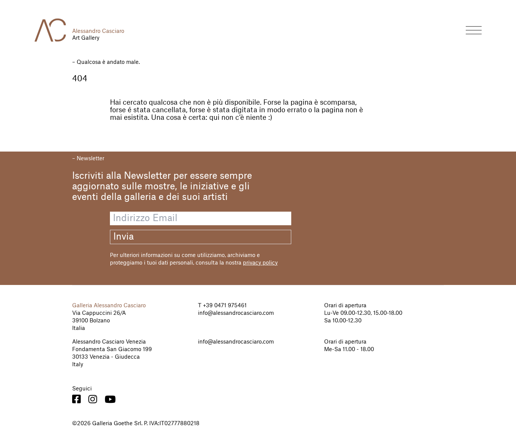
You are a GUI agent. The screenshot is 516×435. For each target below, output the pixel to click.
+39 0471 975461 (224, 305)
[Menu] (474, 30)
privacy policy (260, 263)
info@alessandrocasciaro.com (236, 313)
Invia (123, 236)
